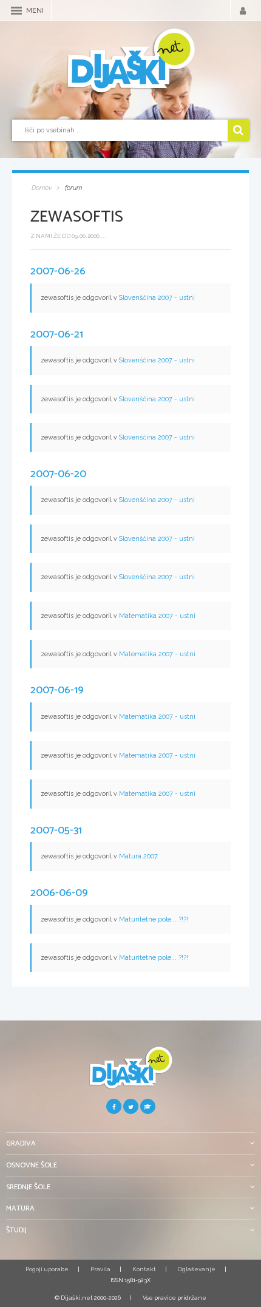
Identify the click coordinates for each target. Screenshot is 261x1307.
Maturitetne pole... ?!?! (153, 919)
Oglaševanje (196, 1269)
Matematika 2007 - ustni (157, 616)
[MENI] (16, 10)
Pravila (100, 1269)
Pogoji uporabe (47, 1269)
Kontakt (144, 1269)
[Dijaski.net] (130, 61)
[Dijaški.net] (130, 1072)
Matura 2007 (138, 856)
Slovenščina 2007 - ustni (157, 298)
